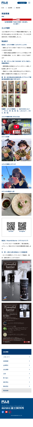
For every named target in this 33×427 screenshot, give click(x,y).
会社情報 (10, 7)
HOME (2, 7)
